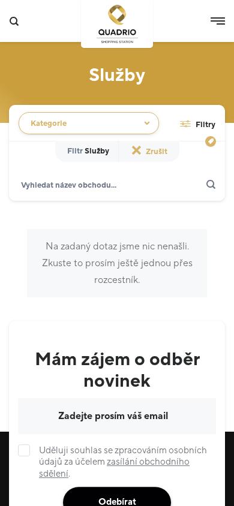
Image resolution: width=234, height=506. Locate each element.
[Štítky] (210, 141)
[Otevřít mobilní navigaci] (218, 21)
